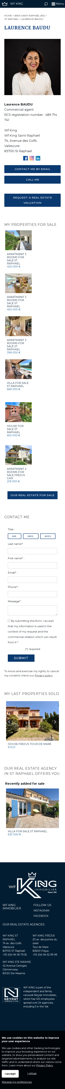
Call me (32, 179)
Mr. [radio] (14, 536)
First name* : (16, 558)
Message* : (15, 601)
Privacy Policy (44, 1065)
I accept (10, 1073)
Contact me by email (32, 169)
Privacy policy (43, 675)
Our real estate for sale (32, 495)
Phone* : (13, 587)
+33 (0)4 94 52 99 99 (45, 954)
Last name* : (16, 544)
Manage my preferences (17, 1082)
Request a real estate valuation (32, 200)
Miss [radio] (48, 536)
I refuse (32, 1073)
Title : (11, 529)
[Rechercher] (46, 4)
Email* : (13, 572)
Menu (59, 3)
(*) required (32, 649)
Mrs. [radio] (31, 536)
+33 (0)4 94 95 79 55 (15, 954)
